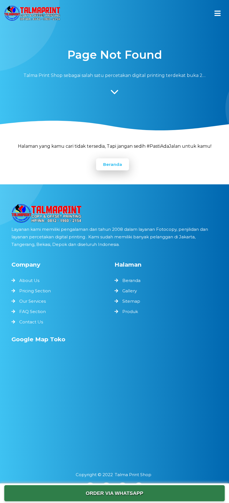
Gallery (129, 290)
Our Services (32, 301)
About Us (29, 280)
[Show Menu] (217, 13)
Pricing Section (35, 290)
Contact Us (31, 322)
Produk (130, 311)
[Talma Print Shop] (32, 14)
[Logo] (114, 213)
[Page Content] (114, 93)
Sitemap (131, 301)
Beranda (112, 164)
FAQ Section (32, 311)
